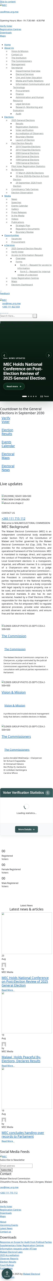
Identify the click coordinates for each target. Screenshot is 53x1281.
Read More (9, 677)
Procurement (22, 90)
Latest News (6, 1228)
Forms (19, 261)
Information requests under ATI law (18, 1248)
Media (7, 195)
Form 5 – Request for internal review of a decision (33, 273)
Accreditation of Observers (29, 133)
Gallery (15, 209)
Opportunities (11, 235)
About (3, 1221)
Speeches (16, 202)
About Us (9, 47)
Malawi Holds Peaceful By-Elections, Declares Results (21, 1059)
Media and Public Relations (29, 80)
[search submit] (35, 316)
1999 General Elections (27, 159)
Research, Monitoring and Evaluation (28, 109)
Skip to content (8, 1)
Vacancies (16, 238)
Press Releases (19, 212)
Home (7, 44)
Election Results (7, 432)
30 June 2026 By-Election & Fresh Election (31, 178)
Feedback (5, 293)
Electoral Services (25, 74)
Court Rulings (7, 1265)
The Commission (14, 636)
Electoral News (8, 468)
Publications (17, 222)
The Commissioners (21, 61)
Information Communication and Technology (31, 86)
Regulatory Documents (28, 228)
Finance (20, 93)
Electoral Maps (8, 456)
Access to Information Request (27, 255)
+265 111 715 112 (13, 518)
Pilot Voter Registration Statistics (28, 166)
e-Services (9, 245)
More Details (26, 829)
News (14, 199)
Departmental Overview (28, 70)
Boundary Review (25, 136)
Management (18, 64)
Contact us (5, 1231)
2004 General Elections (27, 156)
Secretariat (17, 67)
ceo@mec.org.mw (9, 11)
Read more (14, 386)
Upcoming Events (9, 1225)
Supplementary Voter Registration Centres (22, 1245)
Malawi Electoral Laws (11, 1251)
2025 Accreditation (9, 1255)
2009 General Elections (27, 153)
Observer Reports (9, 1258)
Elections (9, 116)
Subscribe (6, 1169)
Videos (14, 218)
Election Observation (22, 192)
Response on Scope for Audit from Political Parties (26, 1242)
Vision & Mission (19, 51)
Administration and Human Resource (28, 99)
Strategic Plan (23, 225)
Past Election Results (22, 143)
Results (19, 123)
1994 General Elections (27, 163)
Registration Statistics (27, 126)
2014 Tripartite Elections (28, 149)
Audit (18, 113)
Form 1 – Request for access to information (34, 266)
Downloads (6, 32)
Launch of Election (25, 140)
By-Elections (17, 169)
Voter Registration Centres (25, 278)
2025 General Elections (23, 120)
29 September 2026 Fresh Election (27, 184)
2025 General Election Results (26, 248)
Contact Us (17, 54)
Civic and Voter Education (29, 77)
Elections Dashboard (22, 284)
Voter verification (25, 130)
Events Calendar (19, 205)
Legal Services (23, 103)
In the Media (17, 215)
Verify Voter (6, 26)
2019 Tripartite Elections (28, 146)
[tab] (24, 396)
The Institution (18, 57)
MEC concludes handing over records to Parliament (23, 1134)
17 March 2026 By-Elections (30, 172)
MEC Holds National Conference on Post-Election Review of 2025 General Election (25, 982)
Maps (3, 35)
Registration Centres (10, 29)
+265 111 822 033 (11, 306)
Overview (20, 258)
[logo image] (3, 300)
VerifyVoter (6, 420)
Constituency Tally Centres (24, 189)
